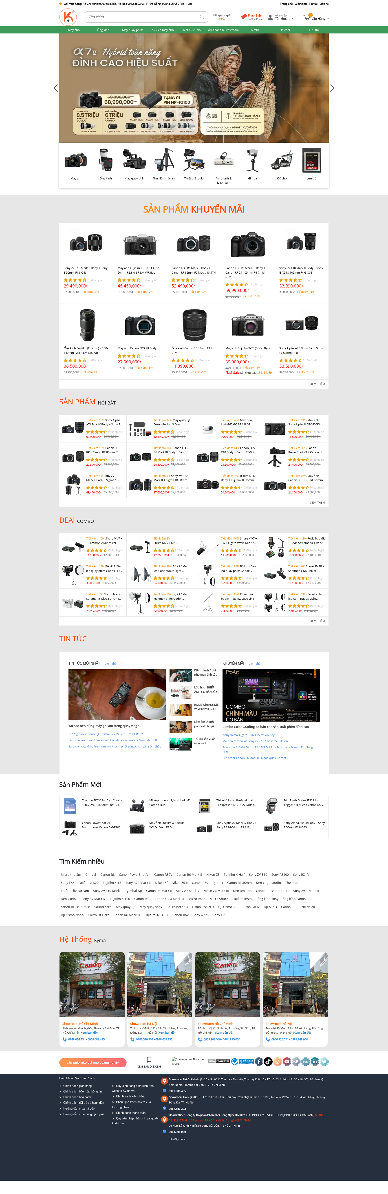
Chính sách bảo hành (77, 1097)
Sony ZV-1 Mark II (306, 891)
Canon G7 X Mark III (169, 899)
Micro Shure (219, 899)
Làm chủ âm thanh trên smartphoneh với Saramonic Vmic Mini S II (112, 740)
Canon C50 (289, 907)
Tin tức (313, 4)
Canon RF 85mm (239, 882)
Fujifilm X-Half (234, 874)
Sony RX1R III (302, 874)
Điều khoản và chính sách (77, 1078)
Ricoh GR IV (251, 907)
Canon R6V (180, 915)
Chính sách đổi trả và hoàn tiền (83, 1102)
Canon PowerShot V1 (134, 874)
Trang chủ (286, 4)
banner (64, 35)
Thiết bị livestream (75, 891)
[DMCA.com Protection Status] (218, 1062)
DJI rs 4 (217, 882)
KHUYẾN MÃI (233, 663)
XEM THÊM (317, 384)
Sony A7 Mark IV (94, 899)
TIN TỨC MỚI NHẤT (84, 663)
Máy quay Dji (125, 907)
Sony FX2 (67, 882)
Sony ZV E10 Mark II (107, 891)
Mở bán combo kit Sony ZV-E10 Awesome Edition (255, 741)
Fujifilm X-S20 (88, 882)
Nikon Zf (161, 882)
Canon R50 (200, 882)
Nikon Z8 (213, 874)
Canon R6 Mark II (189, 874)
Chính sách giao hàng (77, 1086)
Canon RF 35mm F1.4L (272, 891)
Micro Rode (196, 899)
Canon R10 (142, 899)
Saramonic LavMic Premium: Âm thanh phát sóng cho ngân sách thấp (114, 746)
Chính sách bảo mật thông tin (82, 1091)
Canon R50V (163, 874)
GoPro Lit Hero (98, 915)
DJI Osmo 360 (228, 907)
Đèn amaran (242, 891)
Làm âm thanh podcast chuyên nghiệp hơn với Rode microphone (206, 728)
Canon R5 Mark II (159, 891)
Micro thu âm (71, 874)
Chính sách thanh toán (131, 1112)
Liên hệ (324, 4)
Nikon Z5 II (180, 882)
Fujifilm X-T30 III (156, 915)
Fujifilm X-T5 (112, 882)
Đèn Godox (69, 899)
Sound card (103, 907)
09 (170, 1132)
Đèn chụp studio (268, 882)
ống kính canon (294, 899)
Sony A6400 (280, 874)
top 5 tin (176, 663)
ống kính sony (268, 899)
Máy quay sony (151, 907)
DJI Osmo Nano (72, 915)
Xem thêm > (113, 663)
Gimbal (90, 874)
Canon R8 (107, 874)
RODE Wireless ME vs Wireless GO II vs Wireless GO (206, 709)
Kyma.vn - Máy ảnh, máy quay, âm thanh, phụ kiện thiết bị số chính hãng (68, 17)
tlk (202, 17)
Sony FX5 (219, 915)
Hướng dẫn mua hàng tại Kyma (83, 1114)
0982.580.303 (177, 1108)
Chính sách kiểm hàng (130, 1096)
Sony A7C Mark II (138, 882)
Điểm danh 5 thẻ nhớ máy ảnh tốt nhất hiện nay (205, 674)
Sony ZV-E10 (258, 874)
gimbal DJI (134, 891)
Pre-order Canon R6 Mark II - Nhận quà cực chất (254, 758)
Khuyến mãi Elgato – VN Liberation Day (249, 735)
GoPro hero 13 (177, 907)
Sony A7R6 (201, 915)
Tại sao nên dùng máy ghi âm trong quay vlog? (103, 726)
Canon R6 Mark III (127, 915)
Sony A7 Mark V (187, 891)
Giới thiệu (301, 4)
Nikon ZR (308, 907)
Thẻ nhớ (291, 882)
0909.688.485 (177, 1091)
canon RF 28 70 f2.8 (75, 907)
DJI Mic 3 (270, 907)
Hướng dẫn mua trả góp (79, 1108)
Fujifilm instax (242, 899)
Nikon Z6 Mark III (216, 891)
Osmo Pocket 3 (203, 907)
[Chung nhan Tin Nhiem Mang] (189, 1062)
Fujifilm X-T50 (120, 899)
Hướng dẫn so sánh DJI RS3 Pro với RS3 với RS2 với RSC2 (105, 734)
